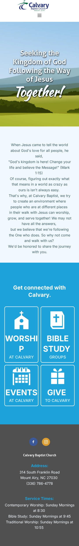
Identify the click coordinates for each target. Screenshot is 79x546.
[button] (39, 15)
